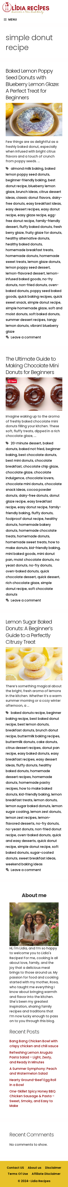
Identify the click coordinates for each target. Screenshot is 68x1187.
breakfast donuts (20, 730)
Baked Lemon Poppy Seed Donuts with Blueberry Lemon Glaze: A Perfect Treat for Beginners (32, 84)
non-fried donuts (33, 285)
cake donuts (46, 742)
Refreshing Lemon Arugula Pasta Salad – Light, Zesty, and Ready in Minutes (31, 1057)
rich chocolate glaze (22, 583)
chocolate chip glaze (40, 466)
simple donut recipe (44, 302)
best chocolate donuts (37, 455)
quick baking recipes (35, 296)
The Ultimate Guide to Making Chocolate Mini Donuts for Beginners (32, 365)
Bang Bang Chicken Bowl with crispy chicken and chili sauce (33, 1043)
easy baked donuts (33, 753)
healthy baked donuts (24, 244)
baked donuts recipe (28, 712)
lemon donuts (45, 800)
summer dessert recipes (25, 319)
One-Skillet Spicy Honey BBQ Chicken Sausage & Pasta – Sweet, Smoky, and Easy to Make (32, 1098)
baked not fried (31, 449)
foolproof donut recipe (24, 518)
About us (34, 1168)
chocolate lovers (39, 478)
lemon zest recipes (21, 817)
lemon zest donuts (45, 811)
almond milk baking (27, 168)
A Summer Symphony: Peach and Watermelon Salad (33, 1071)
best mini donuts (19, 460)
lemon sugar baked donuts (28, 806)
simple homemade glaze (26, 308)
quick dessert (48, 577)
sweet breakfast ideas (37, 858)
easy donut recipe (32, 507)
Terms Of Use (18, 1174)
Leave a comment (26, 337)
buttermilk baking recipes (38, 736)
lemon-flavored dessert (25, 273)
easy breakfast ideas (43, 203)
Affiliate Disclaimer (46, 1174)
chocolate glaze (19, 472)
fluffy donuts (42, 513)
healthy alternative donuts (27, 238)
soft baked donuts (44, 314)
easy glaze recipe (32, 215)
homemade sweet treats (26, 542)
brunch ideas (27, 191)
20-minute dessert (26, 443)
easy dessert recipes (22, 209)
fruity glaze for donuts (43, 232)
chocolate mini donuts (24, 484)
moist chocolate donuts (34, 559)
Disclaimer (53, 1168)
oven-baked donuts (22, 571)
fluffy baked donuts (35, 226)
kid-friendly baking (44, 548)
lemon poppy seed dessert (28, 267)
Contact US (15, 1168)
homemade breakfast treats (29, 250)
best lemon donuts (33, 724)
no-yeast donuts (19, 829)
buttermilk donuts (20, 742)
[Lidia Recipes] (26, 8)
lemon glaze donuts (44, 261)
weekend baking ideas (24, 864)
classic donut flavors (33, 197)
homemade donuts (22, 256)
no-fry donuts (40, 565)
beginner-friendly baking (26, 180)
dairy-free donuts (33, 495)
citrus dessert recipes (23, 747)
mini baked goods (21, 553)
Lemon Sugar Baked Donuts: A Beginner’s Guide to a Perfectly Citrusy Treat (29, 631)
